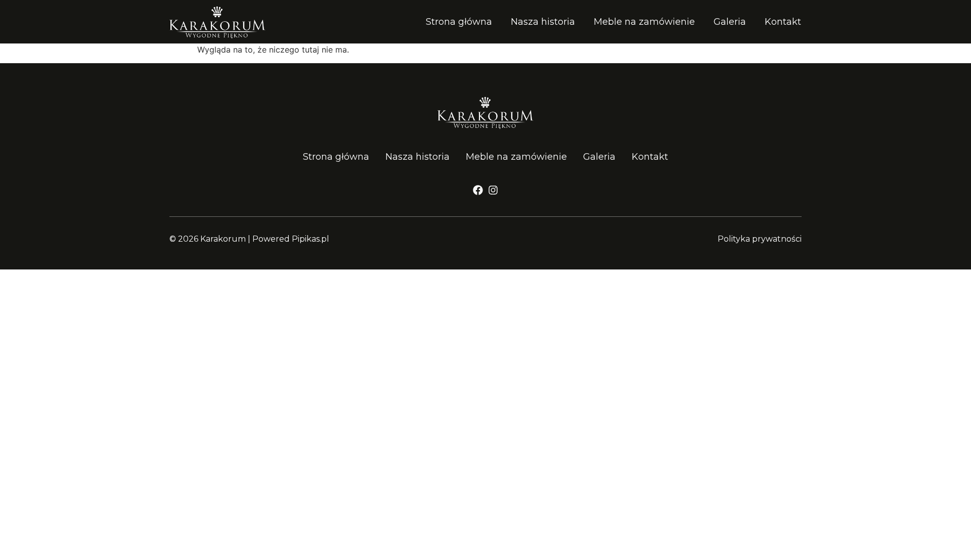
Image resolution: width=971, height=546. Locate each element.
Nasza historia (543, 21)
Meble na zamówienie (644, 21)
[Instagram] (493, 190)
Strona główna (459, 21)
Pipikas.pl (310, 239)
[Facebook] (478, 190)
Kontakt (783, 21)
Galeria (730, 21)
